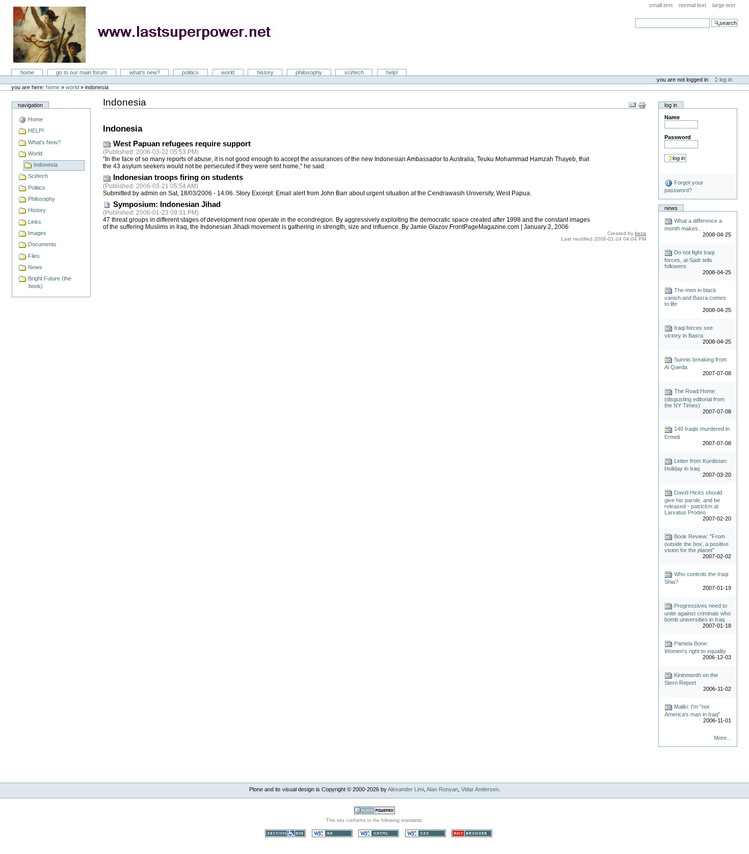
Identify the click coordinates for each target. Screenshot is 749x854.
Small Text (661, 5)
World (227, 72)
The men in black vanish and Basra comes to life (695, 297)
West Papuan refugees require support (181, 144)
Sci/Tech (354, 72)
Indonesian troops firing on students (177, 177)
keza (640, 233)
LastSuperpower (148, 35)
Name (672, 117)
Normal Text (692, 5)
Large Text (723, 5)
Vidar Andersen (480, 789)
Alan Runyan (442, 789)
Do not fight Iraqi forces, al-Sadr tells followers (689, 259)
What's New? (144, 72)
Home (27, 72)
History (265, 72)
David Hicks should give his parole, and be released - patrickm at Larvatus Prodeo (693, 502)
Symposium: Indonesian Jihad (166, 204)
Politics (190, 72)
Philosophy (309, 72)
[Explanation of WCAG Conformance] (333, 833)
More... (722, 738)
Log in (725, 79)
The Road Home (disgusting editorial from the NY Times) (694, 398)
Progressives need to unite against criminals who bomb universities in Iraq (697, 613)
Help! (392, 72)
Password (677, 137)
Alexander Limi (406, 789)
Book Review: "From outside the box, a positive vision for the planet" (696, 543)
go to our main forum (81, 72)
